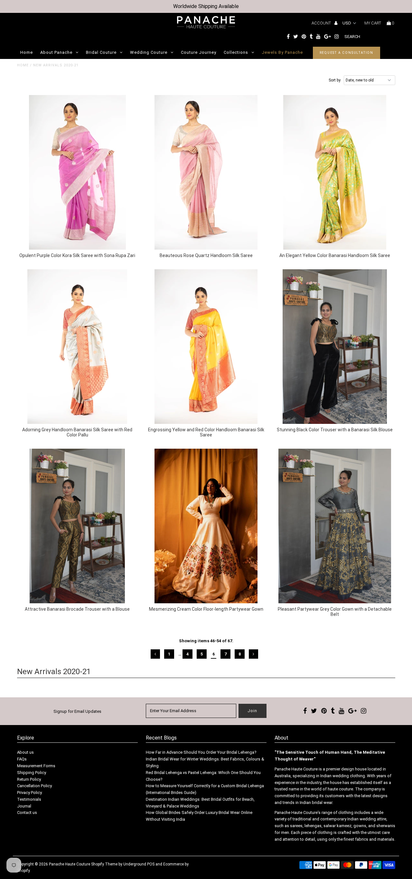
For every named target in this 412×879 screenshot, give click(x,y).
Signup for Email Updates (77, 711)
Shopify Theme (104, 864)
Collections (236, 52)
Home (26, 52)
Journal (24, 806)
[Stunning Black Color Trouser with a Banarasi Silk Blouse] (335, 346)
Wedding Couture (148, 52)
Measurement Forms (36, 765)
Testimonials (29, 799)
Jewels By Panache (282, 52)
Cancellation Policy (34, 785)
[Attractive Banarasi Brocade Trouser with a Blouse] (77, 526)
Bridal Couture (101, 52)
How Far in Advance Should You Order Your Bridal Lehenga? (201, 752)
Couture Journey (198, 52)
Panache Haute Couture (69, 864)
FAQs (22, 759)
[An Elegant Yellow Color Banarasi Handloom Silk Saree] (335, 172)
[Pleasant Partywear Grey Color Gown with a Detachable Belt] (335, 526)
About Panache (56, 52)
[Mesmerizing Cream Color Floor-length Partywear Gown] (206, 526)
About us (25, 752)
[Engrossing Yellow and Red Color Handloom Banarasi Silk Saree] (206, 346)
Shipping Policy (31, 772)
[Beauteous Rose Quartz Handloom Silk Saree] (206, 172)
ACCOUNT (322, 23)
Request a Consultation (347, 52)
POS (150, 864)
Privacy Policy (29, 792)
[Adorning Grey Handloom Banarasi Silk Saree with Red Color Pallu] (77, 346)
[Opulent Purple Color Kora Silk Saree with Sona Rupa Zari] (77, 172)
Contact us (27, 812)
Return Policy (29, 779)
